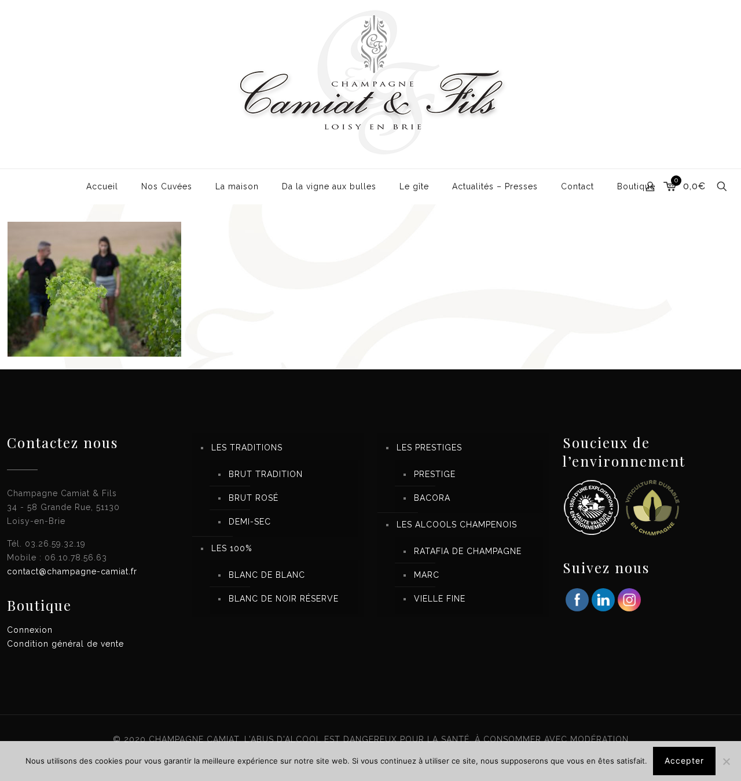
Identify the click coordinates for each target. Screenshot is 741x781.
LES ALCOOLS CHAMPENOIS (457, 524)
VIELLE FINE (439, 598)
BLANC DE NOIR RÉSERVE (284, 598)
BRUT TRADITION (266, 474)
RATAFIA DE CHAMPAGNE (468, 551)
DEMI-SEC (250, 521)
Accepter (684, 760)
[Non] (726, 761)
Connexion (30, 630)
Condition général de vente (65, 643)
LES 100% (231, 548)
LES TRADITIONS (247, 447)
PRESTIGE (435, 474)
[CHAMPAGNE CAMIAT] (370, 84)
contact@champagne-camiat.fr (72, 571)
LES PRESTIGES (429, 447)
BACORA (432, 498)
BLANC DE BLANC (267, 575)
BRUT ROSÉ (253, 498)
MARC (426, 575)
